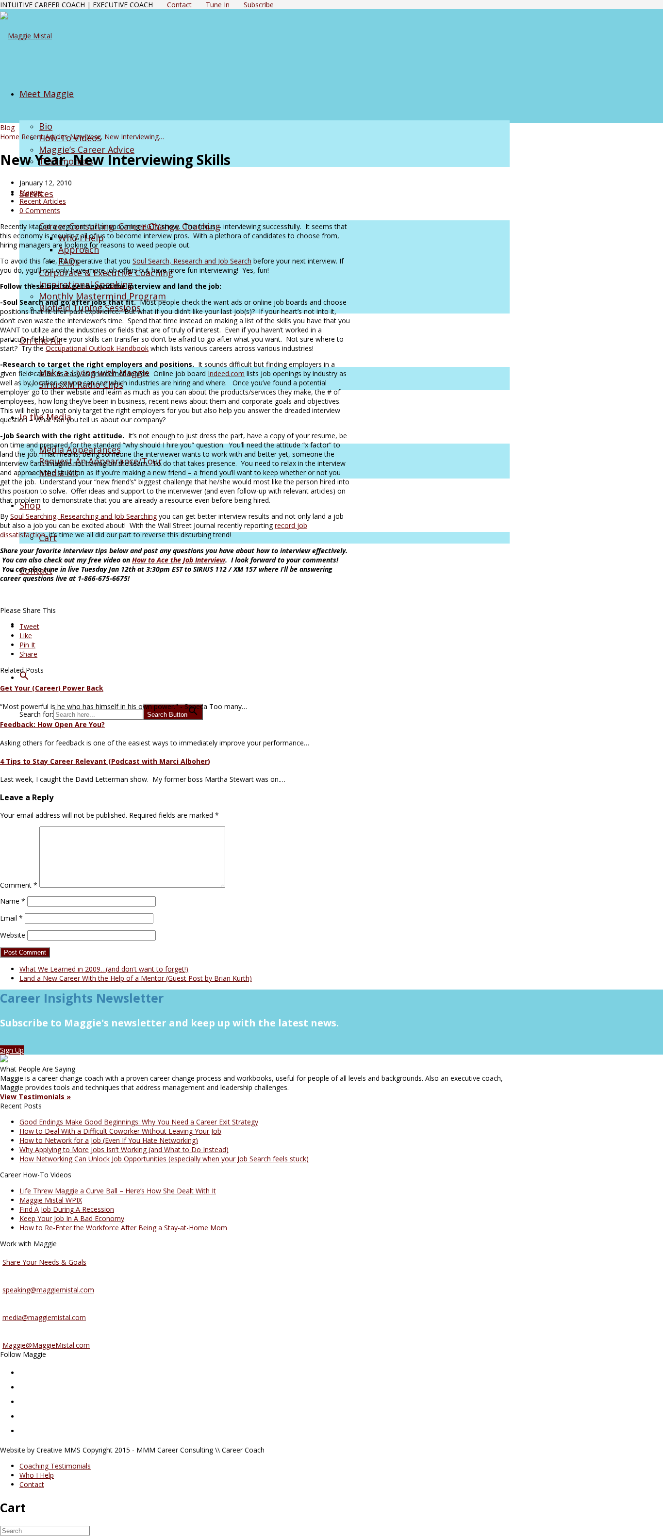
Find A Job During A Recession (66, 1209)
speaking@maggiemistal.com (48, 1289)
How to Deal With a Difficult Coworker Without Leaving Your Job (120, 1131)
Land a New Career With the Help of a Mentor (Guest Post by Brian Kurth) (135, 978)
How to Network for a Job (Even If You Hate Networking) (108, 1140)
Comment (18, 885)
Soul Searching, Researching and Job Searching (83, 516)
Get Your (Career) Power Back (51, 688)
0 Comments (39, 210)
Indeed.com (226, 373)
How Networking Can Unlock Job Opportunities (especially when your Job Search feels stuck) (164, 1158)
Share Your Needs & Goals (44, 1262)
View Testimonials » (35, 1096)
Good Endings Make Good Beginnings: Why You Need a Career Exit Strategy (138, 1121)
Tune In (218, 4)
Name (12, 901)
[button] (24, 677)
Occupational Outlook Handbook (97, 348)
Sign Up (12, 1050)
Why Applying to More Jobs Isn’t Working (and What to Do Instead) (124, 1149)
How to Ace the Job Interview (178, 559)
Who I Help (36, 1475)
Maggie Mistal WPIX (50, 1200)
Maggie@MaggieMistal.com (46, 1345)
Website (12, 935)
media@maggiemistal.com (44, 1317)
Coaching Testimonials (55, 1465)
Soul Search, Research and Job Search (192, 260)
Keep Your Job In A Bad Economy (71, 1218)
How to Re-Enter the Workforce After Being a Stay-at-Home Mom (123, 1227)
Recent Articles (44, 136)
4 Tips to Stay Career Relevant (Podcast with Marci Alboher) (105, 761)
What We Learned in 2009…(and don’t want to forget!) (103, 969)
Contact (180, 4)
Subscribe (259, 4)
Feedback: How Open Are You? (52, 724)
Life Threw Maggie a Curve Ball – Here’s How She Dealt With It (117, 1190)
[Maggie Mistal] (26, 35)
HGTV (151, 226)
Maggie (31, 192)
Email (11, 918)
